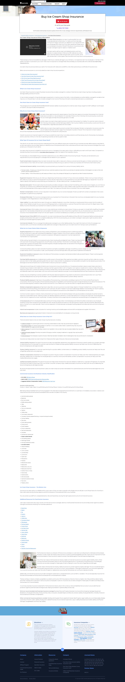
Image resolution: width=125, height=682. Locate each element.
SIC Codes (37, 670)
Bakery (23, 510)
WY (102, 665)
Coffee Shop (24, 518)
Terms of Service (24, 678)
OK (93, 664)
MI (103, 660)
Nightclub (23, 536)
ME (101, 660)
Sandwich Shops (25, 540)
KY (93, 660)
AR (87, 659)
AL (85, 659)
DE (99, 659)
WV (99, 665)
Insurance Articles (53, 671)
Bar (22, 512)
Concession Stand (25, 520)
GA (102, 659)
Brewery (23, 514)
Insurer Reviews (38, 659)
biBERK (92, 627)
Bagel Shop (24, 508)
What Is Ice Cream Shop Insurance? (29, 74)
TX (87, 665)
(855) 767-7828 (63, 28)
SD (103, 664)
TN (85, 665)
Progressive (80, 637)
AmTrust (76, 627)
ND (96, 662)
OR (95, 664)
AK (85, 672)
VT (92, 665)
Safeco (85, 637)
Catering (23, 516)
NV (100, 662)
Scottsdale (90, 637)
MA (97, 660)
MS (90, 662)
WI (97, 665)
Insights (57, 3)
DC (97, 659)
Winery (23, 546)
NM (87, 664)
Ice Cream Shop (25, 528)
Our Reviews (23, 672)
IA (86, 660)
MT (92, 662)
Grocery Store (24, 526)
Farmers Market (25, 524)
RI (99, 664)
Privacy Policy (32, 678)
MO (88, 662)
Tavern (22, 544)
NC (94, 662)
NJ (85, 664)
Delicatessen (24, 522)
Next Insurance (89, 634)
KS (91, 660)
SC (101, 664)
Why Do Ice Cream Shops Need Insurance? (31, 78)
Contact (22, 662)
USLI (84, 639)
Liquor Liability (24, 532)
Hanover (88, 631)
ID (85, 660)
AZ (89, 659)
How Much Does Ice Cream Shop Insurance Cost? (32, 76)
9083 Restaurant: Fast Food (48, 381)
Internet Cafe (24, 530)
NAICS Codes (37, 667)
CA (91, 659)
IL (88, 660)
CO (93, 659)
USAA (80, 639)
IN (89, 660)
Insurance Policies (46, 3)
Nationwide (81, 634)
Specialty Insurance (39, 665)
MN (85, 662)
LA (95, 660)
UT (89, 665)
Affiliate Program (24, 665)
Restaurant (23, 538)
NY (89, 664)
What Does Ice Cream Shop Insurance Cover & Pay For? (34, 84)
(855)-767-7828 (101, 1)
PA (97, 664)
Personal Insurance (39, 662)
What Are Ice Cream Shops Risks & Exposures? (32, 82)
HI (87, 672)
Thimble (89, 638)
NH (102, 662)
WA (95, 665)
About (63, 3)
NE (98, 662)
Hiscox (92, 631)
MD (99, 660)
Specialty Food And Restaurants (28, 548)
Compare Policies (67, 659)
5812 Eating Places (30, 377)
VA (90, 665)
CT (95, 659)
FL (100, 659)
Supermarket (24, 542)
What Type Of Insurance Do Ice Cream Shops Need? (33, 80)
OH (91, 664)
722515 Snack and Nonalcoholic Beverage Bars (38, 379)
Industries (35, 3)
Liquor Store (24, 534)
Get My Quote (99, 3)
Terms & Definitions (54, 668)
